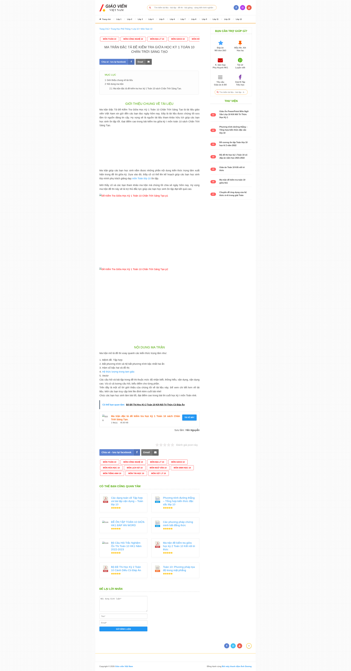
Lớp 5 (161, 19)
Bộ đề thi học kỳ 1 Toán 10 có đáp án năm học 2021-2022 (233, 156)
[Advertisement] (149, 149)
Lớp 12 (239, 19)
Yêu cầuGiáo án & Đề (220, 83)
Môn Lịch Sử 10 (135, 468)
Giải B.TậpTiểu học (240, 83)
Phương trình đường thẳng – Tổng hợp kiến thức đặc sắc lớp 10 (179, 501)
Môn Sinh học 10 (182, 468)
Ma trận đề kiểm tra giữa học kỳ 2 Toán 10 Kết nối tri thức (179, 546)
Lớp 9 (204, 19)
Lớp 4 (150, 19)
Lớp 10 (227, 19)
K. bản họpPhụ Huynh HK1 (220, 66)
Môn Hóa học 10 (111, 468)
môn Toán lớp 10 (141, 178)
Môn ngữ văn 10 (158, 468)
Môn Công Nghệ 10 (133, 39)
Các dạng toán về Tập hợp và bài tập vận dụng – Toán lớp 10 (127, 501)
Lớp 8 (193, 19)
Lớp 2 (129, 19)
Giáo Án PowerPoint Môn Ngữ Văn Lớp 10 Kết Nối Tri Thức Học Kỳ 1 (234, 114)
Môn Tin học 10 (136, 473)
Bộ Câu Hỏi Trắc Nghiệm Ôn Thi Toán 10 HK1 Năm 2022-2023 (126, 546)
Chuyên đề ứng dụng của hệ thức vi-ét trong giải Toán (233, 193)
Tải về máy (189, 417)
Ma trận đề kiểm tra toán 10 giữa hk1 (232, 181)
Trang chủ (106, 19)
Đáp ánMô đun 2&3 (220, 49)
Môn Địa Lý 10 (157, 39)
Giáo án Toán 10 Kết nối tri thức (232, 168)
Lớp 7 (183, 19)
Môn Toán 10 (109, 39)
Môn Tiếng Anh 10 (112, 473)
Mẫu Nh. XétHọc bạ (240, 49)
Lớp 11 (215, 19)
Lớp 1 (118, 19)
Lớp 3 (140, 19)
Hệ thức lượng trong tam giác (118, 371)
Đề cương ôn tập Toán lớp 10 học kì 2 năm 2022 (233, 143)
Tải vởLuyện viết (240, 66)
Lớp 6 (172, 19)
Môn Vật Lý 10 (158, 473)
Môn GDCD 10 (178, 39)
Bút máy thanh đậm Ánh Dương (236, 666)
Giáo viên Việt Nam (124, 666)
